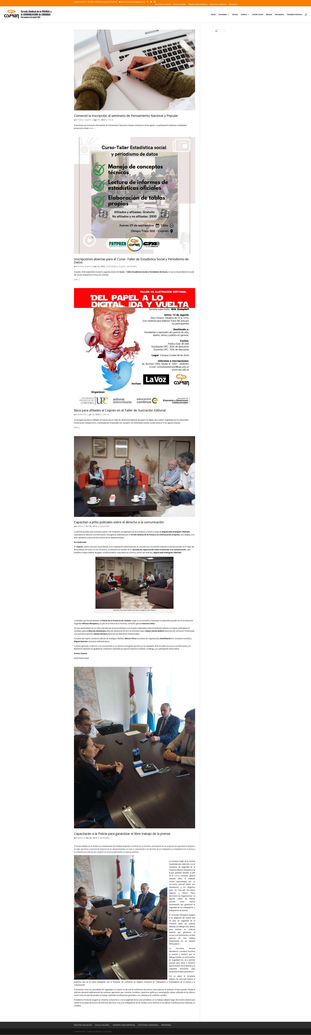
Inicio (213, 15)
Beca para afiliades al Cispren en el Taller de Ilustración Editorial (120, 410)
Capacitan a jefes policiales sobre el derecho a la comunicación (119, 522)
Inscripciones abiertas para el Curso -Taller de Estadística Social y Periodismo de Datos (131, 260)
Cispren (122, 266)
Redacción (82, 414)
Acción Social (257, 15)
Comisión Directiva (294, 15)
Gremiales (223, 15)
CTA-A (110, 120)
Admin (80, 526)
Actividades (112, 266)
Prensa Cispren (84, 120)
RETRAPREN (233, 4)
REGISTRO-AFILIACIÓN (163, 4)
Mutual (269, 15)
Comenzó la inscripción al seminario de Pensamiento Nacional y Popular (126, 115)
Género (235, 15)
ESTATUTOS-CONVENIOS (218, 4)
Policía (176, 875)
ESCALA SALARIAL (179, 4)
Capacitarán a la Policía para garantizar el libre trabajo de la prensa (122, 833)
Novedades (279, 15)
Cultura (244, 15)
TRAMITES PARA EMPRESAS (197, 4)
